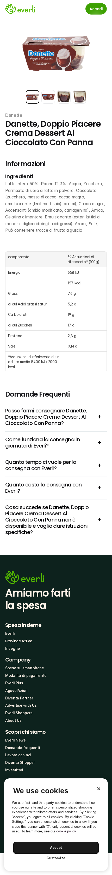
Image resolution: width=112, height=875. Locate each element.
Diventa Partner (19, 698)
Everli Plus (14, 683)
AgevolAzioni (17, 690)
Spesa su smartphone (24, 668)
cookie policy (66, 831)
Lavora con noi (18, 755)
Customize (56, 858)
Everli (10, 633)
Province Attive (18, 641)
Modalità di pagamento (26, 675)
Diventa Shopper (20, 762)
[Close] (98, 788)
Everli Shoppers (19, 713)
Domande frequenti (22, 747)
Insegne (12, 648)
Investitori (14, 770)
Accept (56, 848)
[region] (56, 824)
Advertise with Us (20, 705)
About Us (13, 720)
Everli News (15, 740)
